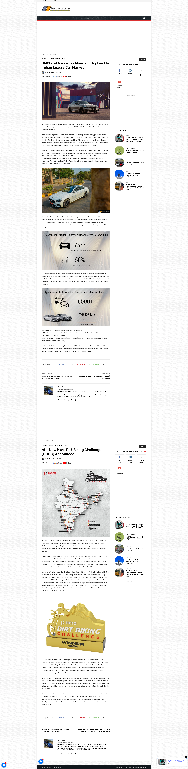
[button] (144, 18)
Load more (130, 195)
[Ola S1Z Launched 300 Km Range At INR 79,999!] (119, 150)
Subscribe (119, 81)
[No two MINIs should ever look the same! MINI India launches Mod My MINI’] (119, 138)
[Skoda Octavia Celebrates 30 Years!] (119, 162)
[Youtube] (75, 399)
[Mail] (68, 399)
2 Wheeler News (130, 148)
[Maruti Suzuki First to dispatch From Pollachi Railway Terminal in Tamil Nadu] (119, 186)
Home (43, 54)
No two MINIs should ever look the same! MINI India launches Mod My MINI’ (134, 139)
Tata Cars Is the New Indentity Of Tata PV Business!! (133, 175)
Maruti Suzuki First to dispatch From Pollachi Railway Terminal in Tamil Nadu (135, 187)
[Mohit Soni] (43, 72)
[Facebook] (58, 399)
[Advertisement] (110, 8)
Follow (130, 69)
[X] (72, 399)
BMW (54, 54)
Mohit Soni (50, 72)
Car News (49, 54)
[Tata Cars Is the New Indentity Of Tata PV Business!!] (119, 174)
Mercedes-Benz (59, 59)
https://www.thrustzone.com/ (65, 389)
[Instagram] (61, 399)
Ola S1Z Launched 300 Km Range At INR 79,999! (135, 151)
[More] (103, 364)
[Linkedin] (65, 399)
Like (119, 69)
